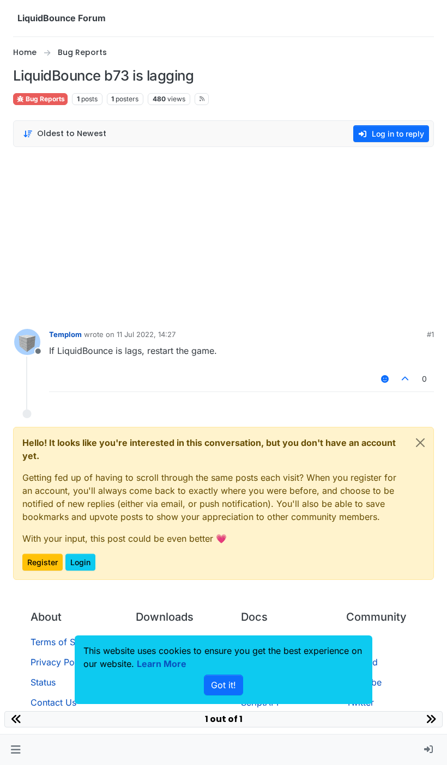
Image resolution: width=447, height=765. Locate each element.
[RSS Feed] (202, 99)
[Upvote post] (405, 378)
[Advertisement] (223, 235)
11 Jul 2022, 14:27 (146, 334)
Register (42, 562)
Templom (65, 334)
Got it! (223, 685)
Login (80, 562)
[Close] (420, 442)
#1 (430, 334)
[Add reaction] (385, 378)
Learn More (161, 663)
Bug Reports (44, 99)
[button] (15, 750)
